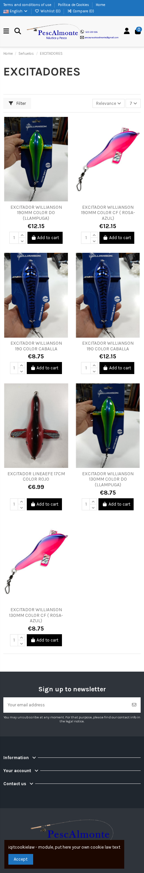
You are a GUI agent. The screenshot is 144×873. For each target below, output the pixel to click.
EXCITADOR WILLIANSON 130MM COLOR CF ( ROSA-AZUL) (36, 615)
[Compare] (64, 138)
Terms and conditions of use (27, 5)
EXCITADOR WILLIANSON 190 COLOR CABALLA (36, 346)
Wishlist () (51, 11)
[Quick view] (64, 149)
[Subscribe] (134, 705)
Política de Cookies (74, 5)
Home (100, 5)
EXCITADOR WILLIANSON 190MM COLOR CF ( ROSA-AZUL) (108, 212)
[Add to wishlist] (64, 126)
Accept (20, 859)
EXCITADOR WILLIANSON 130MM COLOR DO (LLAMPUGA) (108, 479)
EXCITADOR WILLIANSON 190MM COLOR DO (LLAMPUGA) (36, 212)
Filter (20, 103)
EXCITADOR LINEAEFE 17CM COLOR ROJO (36, 476)
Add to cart (48, 237)
